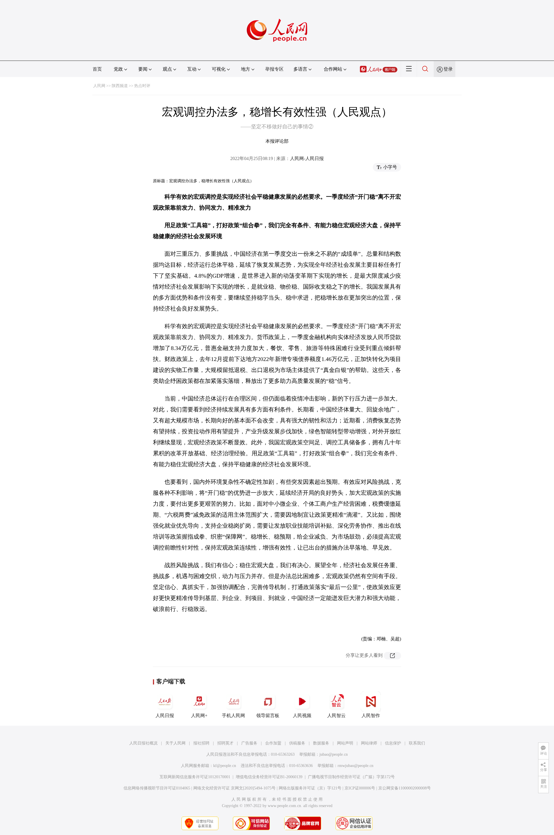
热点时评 (142, 86)
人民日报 (165, 715)
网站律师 (369, 743)
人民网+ (199, 715)
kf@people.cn (224, 765)
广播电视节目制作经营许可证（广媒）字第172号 (351, 777)
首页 (97, 69)
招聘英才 (225, 743)
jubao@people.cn (333, 754)
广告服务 (249, 743)
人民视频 (302, 715)
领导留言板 (267, 715)
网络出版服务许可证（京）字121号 (310, 788)
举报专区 (274, 69)
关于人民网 (175, 743)
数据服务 (321, 743)
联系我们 (417, 743)
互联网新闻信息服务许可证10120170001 (195, 777)
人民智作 (371, 715)
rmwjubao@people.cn (355, 765)
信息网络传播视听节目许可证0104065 (156, 788)
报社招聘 (201, 743)
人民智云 (336, 715)
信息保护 (393, 743)
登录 (448, 69)
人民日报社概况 (143, 743)
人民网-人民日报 (307, 158)
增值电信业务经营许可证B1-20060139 (269, 777)
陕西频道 (120, 86)
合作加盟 (273, 743)
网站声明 (345, 743)
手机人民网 (233, 715)
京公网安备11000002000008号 (404, 788)
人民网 (99, 86)
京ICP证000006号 (360, 788)
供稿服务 (297, 743)
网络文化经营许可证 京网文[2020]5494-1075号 (234, 788)
